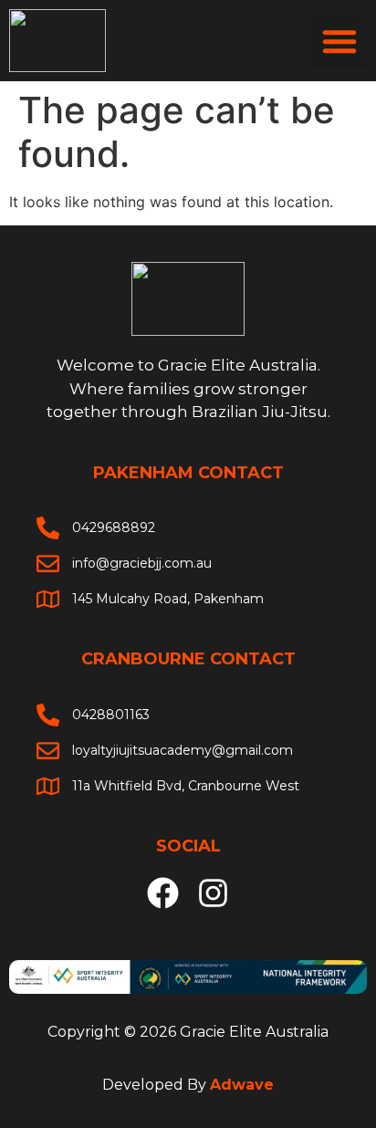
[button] (339, 41)
